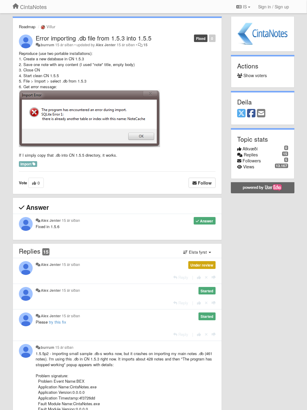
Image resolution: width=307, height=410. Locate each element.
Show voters (254, 75)
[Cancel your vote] (206, 277)
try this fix (57, 322)
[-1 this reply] (214, 277)
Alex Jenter (106, 44)
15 (145, 44)
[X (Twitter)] (241, 113)
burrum (47, 44)
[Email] (261, 113)
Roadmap (27, 26)
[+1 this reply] (199, 277)
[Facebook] (251, 113)
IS (245, 7)
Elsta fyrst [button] (198, 252)
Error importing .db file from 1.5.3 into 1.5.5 (93, 38)
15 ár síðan (71, 220)
